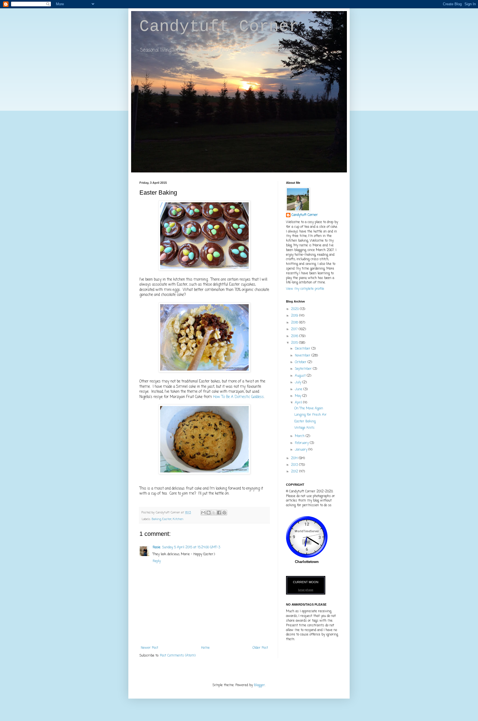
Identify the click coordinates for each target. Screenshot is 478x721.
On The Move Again (308, 408)
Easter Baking (305, 421)
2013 (295, 464)
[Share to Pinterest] (224, 512)
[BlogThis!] (208, 512)
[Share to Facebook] (219, 512)
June (299, 389)
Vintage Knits (304, 427)
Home (205, 647)
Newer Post (149, 647)
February (302, 443)
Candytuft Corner (219, 26)
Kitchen (178, 519)
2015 (295, 342)
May (298, 396)
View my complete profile (305, 288)
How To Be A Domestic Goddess (238, 397)
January (301, 449)
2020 (295, 309)
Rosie (156, 547)
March (300, 436)
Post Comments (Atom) (178, 655)
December (303, 348)
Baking (156, 519)
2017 (295, 329)
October (301, 362)
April (299, 402)
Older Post (260, 647)
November (303, 355)
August (301, 375)
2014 (295, 458)
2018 (295, 322)
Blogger (259, 685)
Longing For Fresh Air (310, 414)
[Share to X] (214, 512)
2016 (295, 336)
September (304, 368)
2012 (295, 471)
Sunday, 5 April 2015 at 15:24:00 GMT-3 (191, 547)
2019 (295, 315)
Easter (167, 519)
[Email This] (203, 512)
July (298, 382)
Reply (157, 561)
